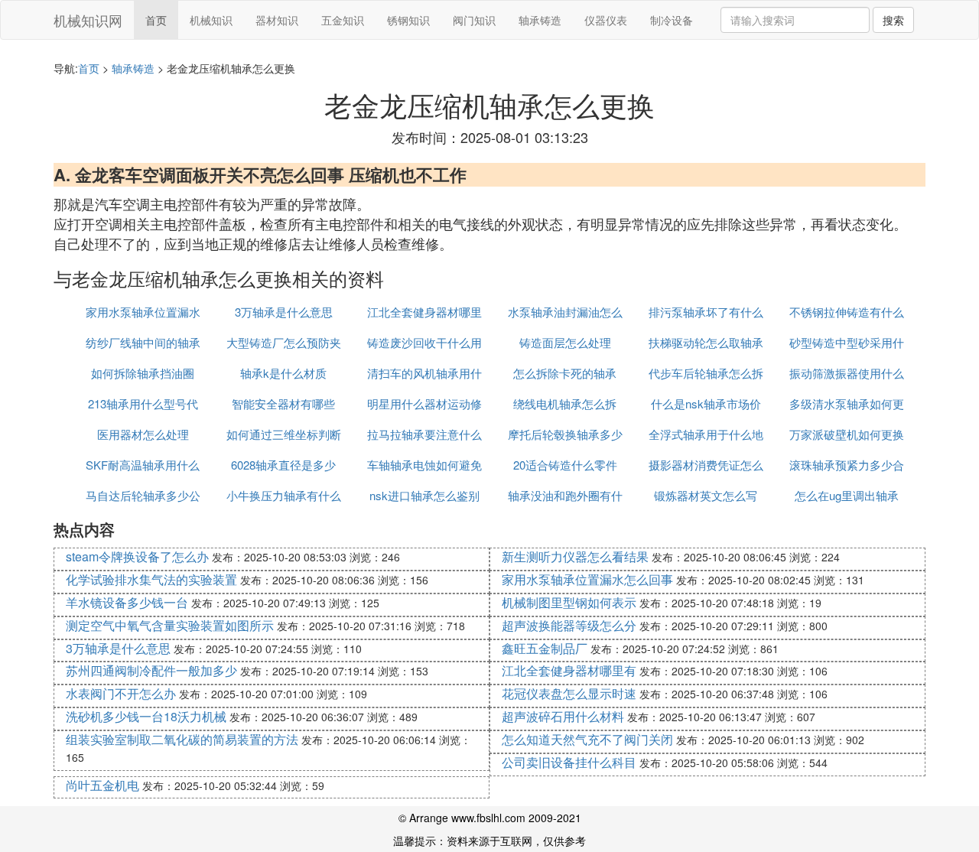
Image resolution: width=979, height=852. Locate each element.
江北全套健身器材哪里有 (569, 670)
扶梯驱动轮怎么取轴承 (706, 342)
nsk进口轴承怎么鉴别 (424, 495)
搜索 (893, 20)
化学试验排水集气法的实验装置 (151, 579)
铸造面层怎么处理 (565, 342)
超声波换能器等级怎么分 (569, 625)
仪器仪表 (605, 20)
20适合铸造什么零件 (565, 465)
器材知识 (276, 20)
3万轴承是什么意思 (284, 312)
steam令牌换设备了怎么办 (137, 556)
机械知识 (211, 20)
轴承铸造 (540, 20)
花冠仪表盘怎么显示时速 (569, 693)
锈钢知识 (408, 20)
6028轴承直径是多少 (283, 465)
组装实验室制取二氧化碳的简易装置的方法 (182, 739)
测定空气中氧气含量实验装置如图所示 (170, 625)
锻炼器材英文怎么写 (705, 495)
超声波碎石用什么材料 (563, 716)
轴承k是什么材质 (283, 373)
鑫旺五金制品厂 (544, 648)
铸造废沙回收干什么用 (424, 342)
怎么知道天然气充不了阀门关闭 (587, 739)
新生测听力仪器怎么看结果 (575, 556)
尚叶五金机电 (102, 785)
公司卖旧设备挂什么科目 (569, 762)
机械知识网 (88, 20)
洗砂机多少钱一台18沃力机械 (146, 716)
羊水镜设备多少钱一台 (127, 602)
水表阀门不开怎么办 (121, 693)
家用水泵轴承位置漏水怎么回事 (587, 579)
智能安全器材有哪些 (283, 403)
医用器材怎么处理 (143, 434)
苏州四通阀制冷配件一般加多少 (151, 670)
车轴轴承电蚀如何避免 (424, 465)
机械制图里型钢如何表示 (569, 602)
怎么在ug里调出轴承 (847, 495)
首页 (156, 20)
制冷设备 (671, 20)
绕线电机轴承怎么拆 (564, 403)
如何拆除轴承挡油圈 (142, 373)
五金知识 (342, 20)
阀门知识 (474, 20)
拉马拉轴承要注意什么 (424, 434)
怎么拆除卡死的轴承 (564, 373)
